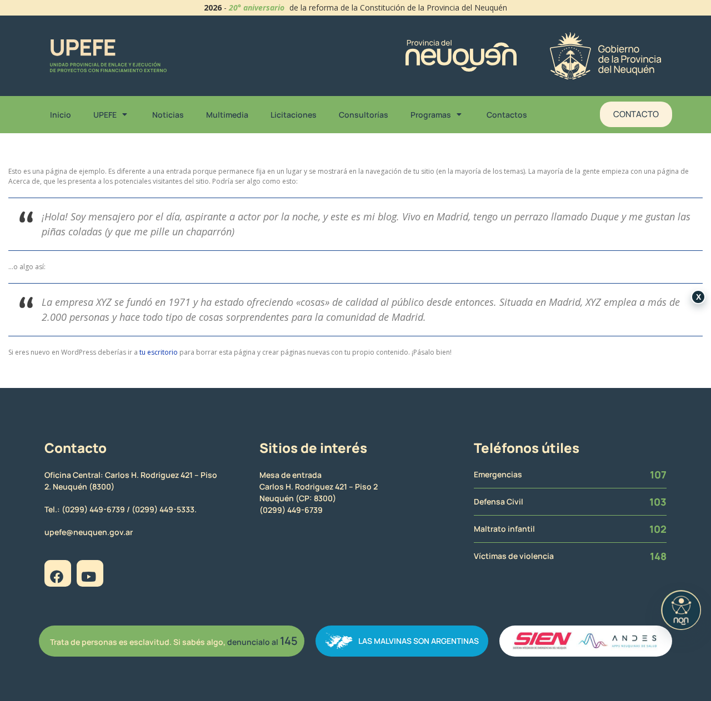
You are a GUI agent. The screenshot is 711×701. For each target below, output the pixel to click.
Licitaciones (294, 114)
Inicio (60, 114)
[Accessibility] (681, 610)
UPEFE (105, 114)
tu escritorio (158, 352)
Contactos (507, 114)
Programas (430, 114)
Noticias (168, 114)
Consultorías (363, 114)
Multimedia (227, 114)
